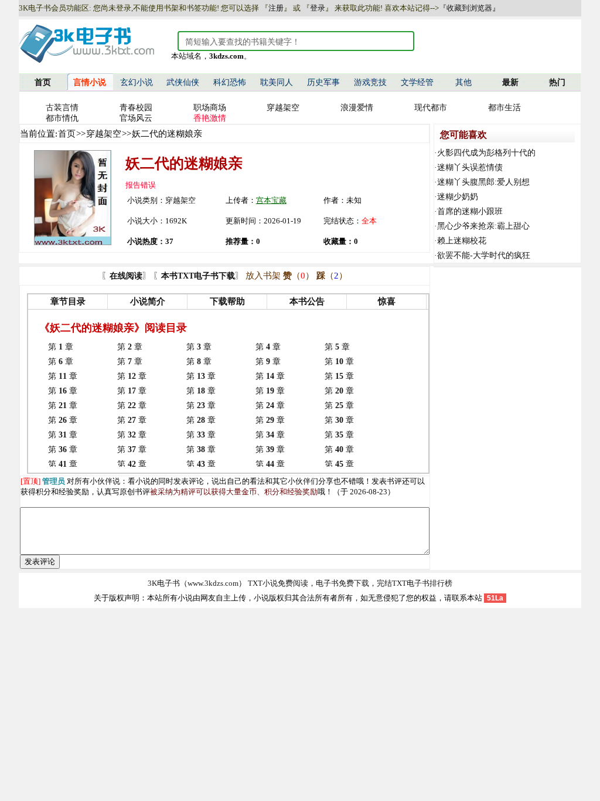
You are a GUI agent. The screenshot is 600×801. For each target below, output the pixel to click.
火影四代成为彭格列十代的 (486, 152)
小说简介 (147, 301)
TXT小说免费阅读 (278, 583)
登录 (317, 8)
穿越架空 (283, 107)
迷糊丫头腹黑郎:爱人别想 (483, 182)
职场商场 (209, 107)
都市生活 (504, 107)
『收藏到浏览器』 (469, 8)
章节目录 (68, 301)
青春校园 (136, 107)
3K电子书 (164, 583)
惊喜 (387, 301)
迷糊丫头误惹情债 (470, 167)
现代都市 (430, 107)
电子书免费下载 (342, 583)
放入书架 (263, 275)
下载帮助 (227, 301)
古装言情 (62, 107)
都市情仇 (62, 118)
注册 (276, 8)
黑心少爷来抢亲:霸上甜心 (483, 226)
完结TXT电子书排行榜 (414, 583)
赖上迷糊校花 (461, 240)
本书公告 (307, 301)
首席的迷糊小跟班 (470, 211)
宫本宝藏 (271, 200)
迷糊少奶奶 (457, 196)
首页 (67, 133)
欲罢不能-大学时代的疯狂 (483, 255)
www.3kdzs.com (213, 583)
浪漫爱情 (356, 107)
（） (298, 275)
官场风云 (136, 118)
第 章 (60, 346)
